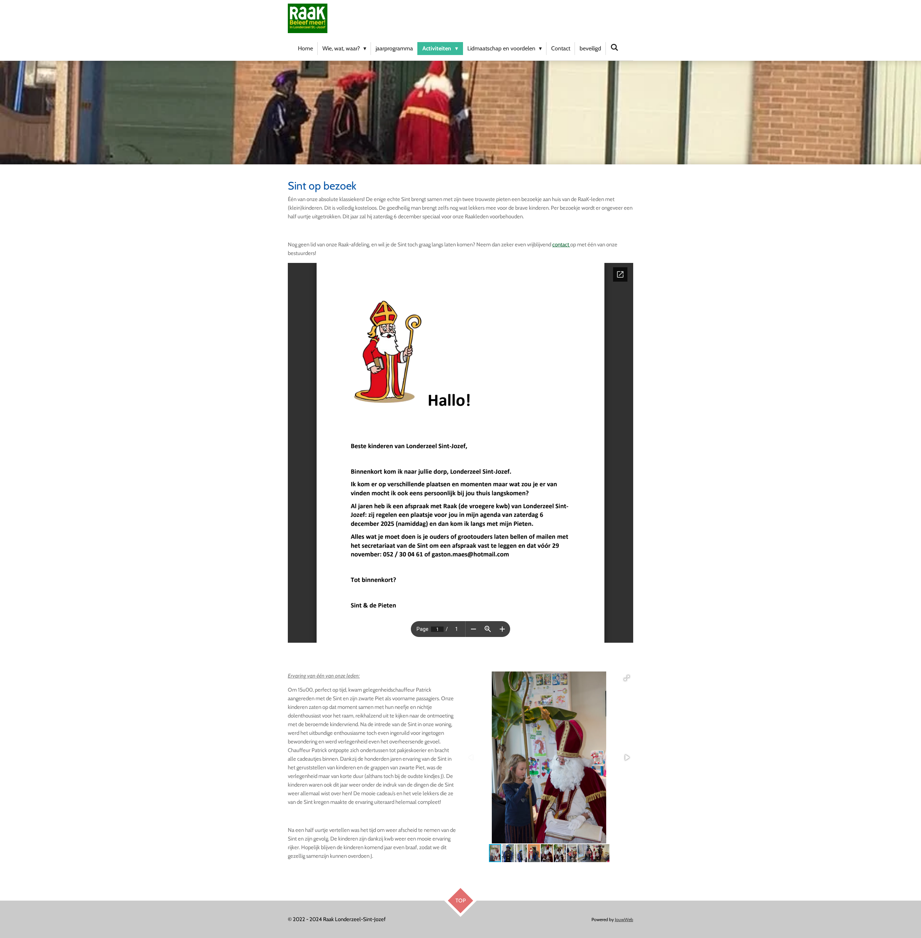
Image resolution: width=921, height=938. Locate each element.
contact (561, 244)
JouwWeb (624, 919)
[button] (626, 678)
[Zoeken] (614, 47)
